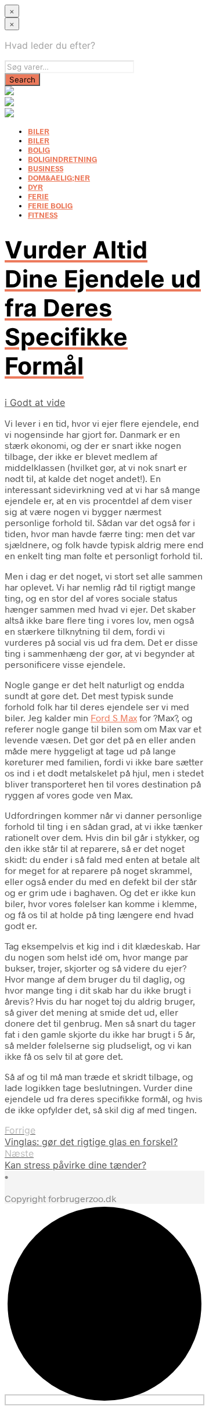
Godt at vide (37, 402)
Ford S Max (114, 717)
